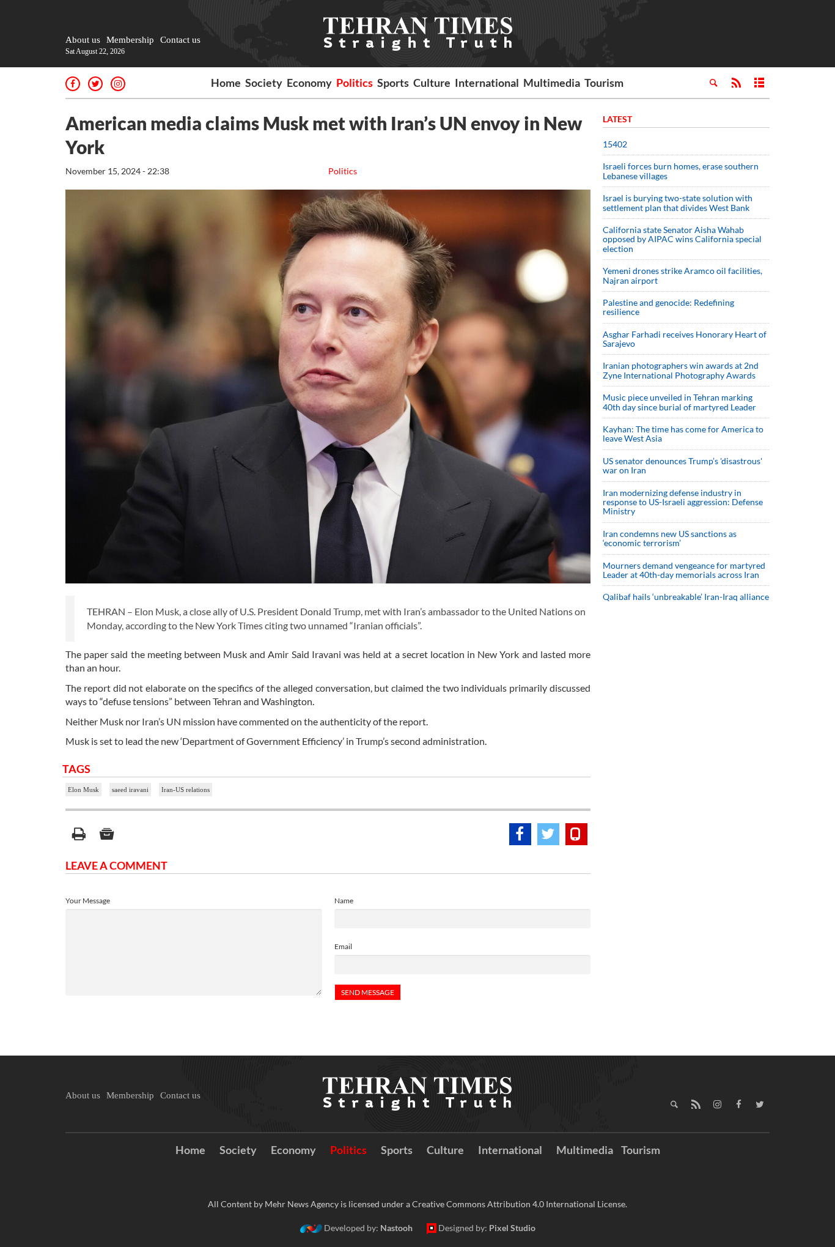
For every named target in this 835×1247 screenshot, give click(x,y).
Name (343, 900)
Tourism (603, 82)
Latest (617, 119)
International (487, 82)
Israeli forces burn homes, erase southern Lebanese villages (681, 170)
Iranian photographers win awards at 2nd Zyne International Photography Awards (681, 370)
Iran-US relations (185, 789)
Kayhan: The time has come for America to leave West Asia (683, 433)
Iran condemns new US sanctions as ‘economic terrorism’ (670, 538)
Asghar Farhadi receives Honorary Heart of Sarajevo (685, 339)
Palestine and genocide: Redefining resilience (668, 307)
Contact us (180, 40)
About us (82, 40)
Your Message (87, 900)
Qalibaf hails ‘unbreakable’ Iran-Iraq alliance (686, 596)
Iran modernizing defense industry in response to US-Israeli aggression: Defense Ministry (683, 502)
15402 (615, 144)
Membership (130, 40)
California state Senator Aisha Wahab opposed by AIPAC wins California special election (682, 239)
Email (343, 946)
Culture (432, 82)
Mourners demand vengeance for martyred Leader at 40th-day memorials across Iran (684, 570)
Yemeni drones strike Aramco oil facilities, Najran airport (682, 275)
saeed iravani (130, 789)
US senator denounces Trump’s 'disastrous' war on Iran (682, 465)
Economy (309, 82)
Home (226, 82)
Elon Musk (83, 789)
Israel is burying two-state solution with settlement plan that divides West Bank (677, 202)
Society (263, 82)
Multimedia (551, 82)
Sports (393, 82)
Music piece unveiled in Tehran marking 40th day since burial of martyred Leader (683, 402)
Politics (354, 82)
